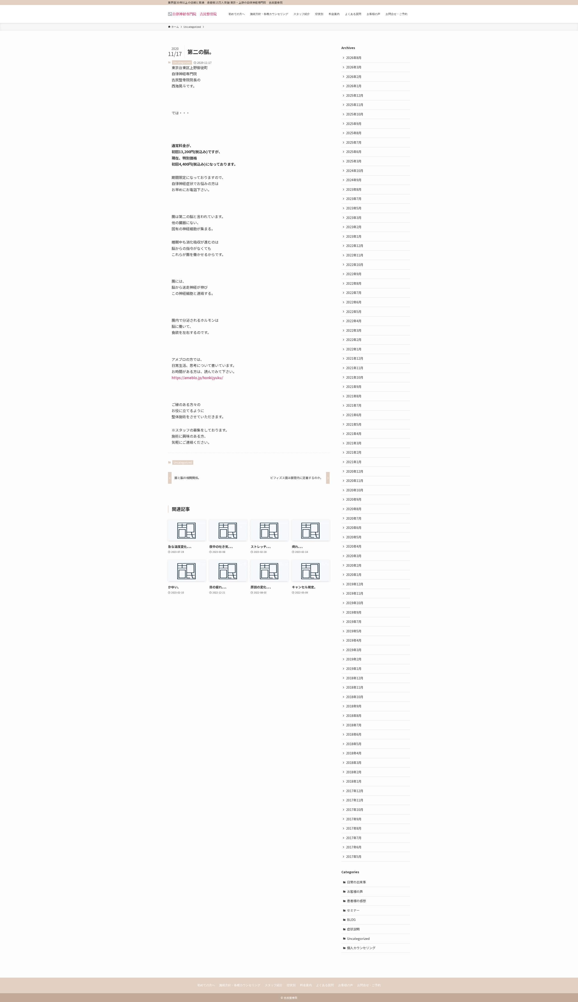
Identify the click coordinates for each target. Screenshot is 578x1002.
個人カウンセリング (361, 948)
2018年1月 (353, 781)
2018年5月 (353, 744)
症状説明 (353, 929)
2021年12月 (354, 358)
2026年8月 (353, 57)
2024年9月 (353, 180)
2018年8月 (353, 715)
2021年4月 (353, 433)
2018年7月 (353, 725)
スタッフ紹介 (273, 985)
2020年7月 (353, 518)
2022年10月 (354, 264)
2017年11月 (354, 800)
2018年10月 (354, 697)
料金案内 (306, 985)
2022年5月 (353, 311)
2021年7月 (353, 405)
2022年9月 (353, 274)
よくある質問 (325, 985)
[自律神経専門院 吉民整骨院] (192, 14)
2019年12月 (354, 584)
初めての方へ (206, 985)
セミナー (353, 910)
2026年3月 (353, 67)
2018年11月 (354, 687)
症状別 (291, 985)
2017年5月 (353, 856)
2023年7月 (353, 198)
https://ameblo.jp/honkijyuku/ (197, 377)
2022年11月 (354, 255)
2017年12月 (354, 790)
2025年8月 (353, 133)
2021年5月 (353, 424)
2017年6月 (353, 847)
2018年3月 (353, 762)
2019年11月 (354, 593)
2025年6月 (353, 151)
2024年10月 (354, 170)
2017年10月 (354, 809)
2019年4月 (353, 640)
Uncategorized (182, 62)
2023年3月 (353, 217)
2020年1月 (353, 574)
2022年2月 (353, 339)
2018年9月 (353, 706)
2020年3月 (353, 556)
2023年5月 (353, 208)
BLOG (351, 919)
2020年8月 (353, 509)
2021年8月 (353, 396)
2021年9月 (353, 386)
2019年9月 (353, 612)
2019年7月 (353, 621)
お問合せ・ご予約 (369, 985)
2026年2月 (353, 76)
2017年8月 (353, 828)
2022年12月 (354, 245)
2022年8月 (353, 283)
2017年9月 (353, 819)
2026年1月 (353, 86)
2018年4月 (353, 753)
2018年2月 (353, 772)
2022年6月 (353, 302)
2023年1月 (353, 236)
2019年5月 (353, 631)
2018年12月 (354, 678)
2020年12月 (354, 471)
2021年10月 (354, 377)
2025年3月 (353, 161)
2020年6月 (353, 527)
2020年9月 (353, 499)
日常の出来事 (356, 882)
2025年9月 (353, 123)
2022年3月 (353, 330)
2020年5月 (353, 537)
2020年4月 (353, 546)
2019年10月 (354, 603)
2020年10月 (354, 490)
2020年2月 (353, 565)
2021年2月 (353, 452)
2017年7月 (353, 837)
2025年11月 (354, 104)
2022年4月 (353, 321)
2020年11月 (354, 480)
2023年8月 (353, 189)
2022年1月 (353, 349)
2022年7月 (353, 292)
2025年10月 (354, 114)
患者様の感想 (356, 901)
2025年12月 (354, 95)
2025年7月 (353, 142)
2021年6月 (353, 415)
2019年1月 (353, 668)
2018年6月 (353, 734)
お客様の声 (355, 891)
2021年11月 (354, 368)
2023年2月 (353, 227)
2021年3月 (353, 443)
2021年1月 (353, 462)
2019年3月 (353, 650)
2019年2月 (353, 659)
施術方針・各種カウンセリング (239, 985)
